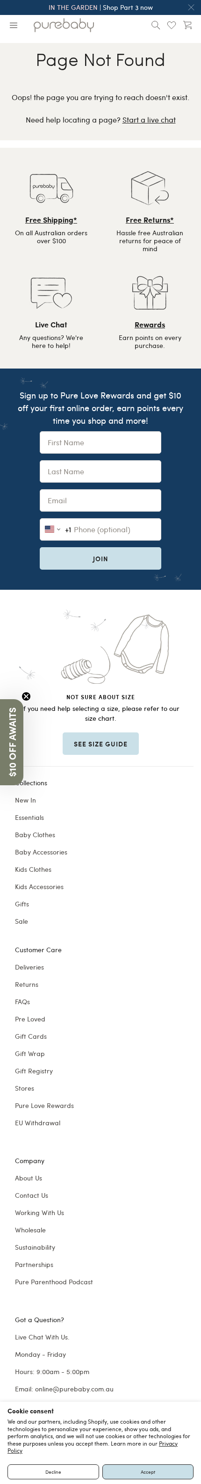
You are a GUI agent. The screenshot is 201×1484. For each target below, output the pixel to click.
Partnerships (34, 1264)
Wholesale (30, 1229)
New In (25, 800)
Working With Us (39, 1212)
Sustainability (35, 1247)
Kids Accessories (39, 886)
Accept (148, 1472)
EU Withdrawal (37, 1122)
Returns (26, 984)
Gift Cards (31, 1036)
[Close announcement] (191, 7)
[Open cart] (187, 25)
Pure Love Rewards (44, 1105)
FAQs (22, 1001)
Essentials (29, 817)
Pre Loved (30, 1018)
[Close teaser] (26, 696)
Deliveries (29, 967)
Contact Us (31, 1195)
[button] (11, 742)
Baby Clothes (35, 834)
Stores (24, 1088)
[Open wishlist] (171, 25)
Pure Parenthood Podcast (54, 1281)
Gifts (22, 903)
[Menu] (13, 25)
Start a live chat (149, 119)
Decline (53, 1472)
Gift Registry (34, 1070)
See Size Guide (101, 743)
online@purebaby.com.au (74, 1388)
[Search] (156, 25)
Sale (21, 921)
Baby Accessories (41, 851)
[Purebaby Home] (64, 25)
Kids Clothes (33, 869)
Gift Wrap (30, 1053)
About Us (28, 1177)
